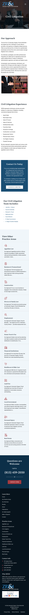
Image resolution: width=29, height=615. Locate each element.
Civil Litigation (5, 529)
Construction (5, 531)
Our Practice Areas (6, 499)
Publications (5, 509)
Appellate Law (5, 524)
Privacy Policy (7, 612)
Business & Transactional (8, 526)
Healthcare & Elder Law (7, 544)
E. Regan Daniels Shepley (11, 221)
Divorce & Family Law (7, 534)
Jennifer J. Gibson (10, 207)
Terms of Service (15, 612)
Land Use (4, 546)
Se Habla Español (6, 512)
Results (4, 504)
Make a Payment (6, 514)
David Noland (8, 216)
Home (3, 497)
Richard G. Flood (9, 212)
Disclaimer (23, 612)
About (3, 507)
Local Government (6, 549)
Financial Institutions (7, 541)
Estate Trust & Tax (6, 539)
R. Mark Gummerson (10, 219)
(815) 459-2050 (14, 472)
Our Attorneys (5, 502)
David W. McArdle (9, 209)
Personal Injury (5, 551)
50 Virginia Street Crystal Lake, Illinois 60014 (10, 562)
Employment (5, 536)
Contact (4, 517)
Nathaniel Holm (9, 214)
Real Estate (4, 554)
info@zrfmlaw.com (8, 565)
